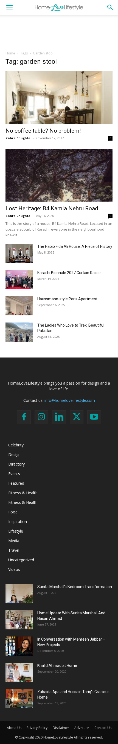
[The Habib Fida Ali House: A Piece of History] (19, 253)
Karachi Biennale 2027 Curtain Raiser (69, 273)
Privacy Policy (37, 727)
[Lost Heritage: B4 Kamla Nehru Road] (59, 175)
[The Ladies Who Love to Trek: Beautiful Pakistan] (19, 332)
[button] (9, 7)
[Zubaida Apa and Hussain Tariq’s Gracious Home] (19, 698)
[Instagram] (41, 417)
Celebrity (16, 444)
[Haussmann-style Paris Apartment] (19, 305)
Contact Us (102, 727)
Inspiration (17, 521)
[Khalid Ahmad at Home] (19, 672)
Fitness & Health (23, 492)
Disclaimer (61, 727)
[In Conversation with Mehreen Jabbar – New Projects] (19, 646)
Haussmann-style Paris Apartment (67, 299)
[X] (76, 417)
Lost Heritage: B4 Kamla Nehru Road (51, 208)
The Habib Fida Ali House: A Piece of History (74, 246)
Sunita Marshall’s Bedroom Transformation (74, 587)
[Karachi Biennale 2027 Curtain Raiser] (19, 279)
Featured (16, 483)
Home (10, 53)
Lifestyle (15, 531)
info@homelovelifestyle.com (69, 400)
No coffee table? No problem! (43, 130)
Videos (14, 569)
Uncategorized (21, 559)
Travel (13, 550)
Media (13, 540)
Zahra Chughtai (18, 138)
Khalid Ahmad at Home (57, 665)
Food (13, 512)
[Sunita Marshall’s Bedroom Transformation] (19, 593)
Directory (16, 464)
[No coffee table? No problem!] (59, 97)
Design (14, 454)
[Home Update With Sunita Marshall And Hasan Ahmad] (19, 619)
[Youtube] (94, 417)
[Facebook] (24, 417)
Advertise (81, 727)
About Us (14, 727)
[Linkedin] (59, 417)
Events (14, 473)
